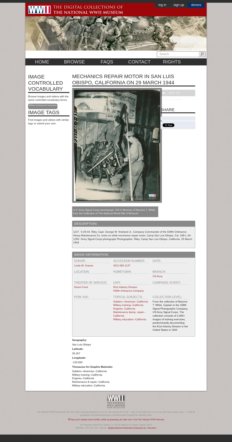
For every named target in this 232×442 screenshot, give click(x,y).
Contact (139, 62)
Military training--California (128, 305)
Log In (162, 5)
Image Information (91, 254)
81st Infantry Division (125, 287)
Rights (172, 62)
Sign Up (178, 5)
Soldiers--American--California (130, 301)
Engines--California (124, 308)
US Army (158, 276)
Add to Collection (172, 94)
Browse (74, 62)
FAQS (107, 62)
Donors (196, 5)
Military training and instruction (43, 105)
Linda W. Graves (83, 265)
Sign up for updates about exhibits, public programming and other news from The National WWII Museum (117, 419)
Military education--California (129, 319)
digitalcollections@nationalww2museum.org (127, 427)
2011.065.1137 (121, 265)
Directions (152, 427)
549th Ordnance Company (128, 290)
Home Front (81, 287)
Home (42, 62)
